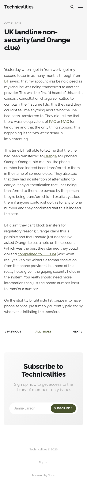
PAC (52, 121)
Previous (14, 331)
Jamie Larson (42, 408)
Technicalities (19, 6)
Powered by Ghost (43, 475)
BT (6, 81)
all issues (43, 331)
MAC (65, 121)
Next (76, 331)
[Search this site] (72, 7)
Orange (50, 156)
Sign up (43, 462)
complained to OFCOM (37, 254)
